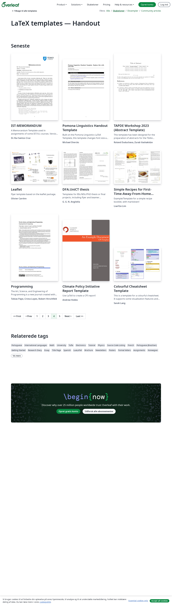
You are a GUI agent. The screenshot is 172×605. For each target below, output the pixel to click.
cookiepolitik (45, 602)
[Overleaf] (10, 4)
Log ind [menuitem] (164, 4)
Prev (29, 316)
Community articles (151, 10)
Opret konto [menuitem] (147, 4)
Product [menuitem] (61, 4)
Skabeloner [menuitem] (92, 4)
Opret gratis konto (68, 411)
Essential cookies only (138, 600)
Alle (108, 10)
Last (79, 316)
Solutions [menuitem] (76, 4)
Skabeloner (119, 10)
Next (68, 316)
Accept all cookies (159, 600)
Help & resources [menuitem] (123, 4)
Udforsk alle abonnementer (99, 411)
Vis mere (17, 355)
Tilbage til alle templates (24, 11)
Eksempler (133, 10)
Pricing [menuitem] (106, 4)
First (17, 316)
